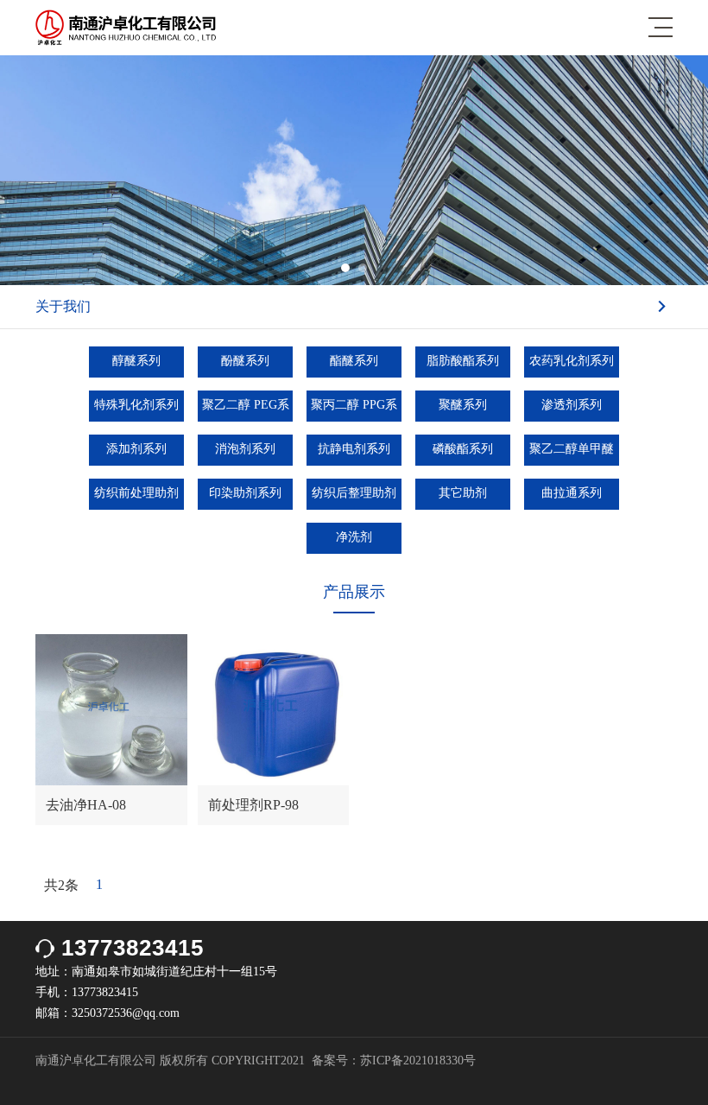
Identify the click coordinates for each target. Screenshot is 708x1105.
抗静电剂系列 (354, 448)
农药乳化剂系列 (571, 360)
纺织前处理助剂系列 (136, 498)
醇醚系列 (136, 360)
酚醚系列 (245, 360)
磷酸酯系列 (463, 448)
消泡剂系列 (245, 448)
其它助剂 (463, 492)
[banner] (354, 280)
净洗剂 (354, 536)
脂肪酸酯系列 (463, 360)
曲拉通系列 (571, 492)
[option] (354, 170)
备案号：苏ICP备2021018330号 (394, 1060)
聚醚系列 (463, 404)
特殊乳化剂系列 (136, 404)
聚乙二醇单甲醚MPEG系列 (571, 454)
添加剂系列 (136, 448)
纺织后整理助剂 (354, 492)
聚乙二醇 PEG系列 (245, 410)
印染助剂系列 (245, 492)
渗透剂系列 (571, 404)
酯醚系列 (354, 360)
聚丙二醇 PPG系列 (354, 410)
